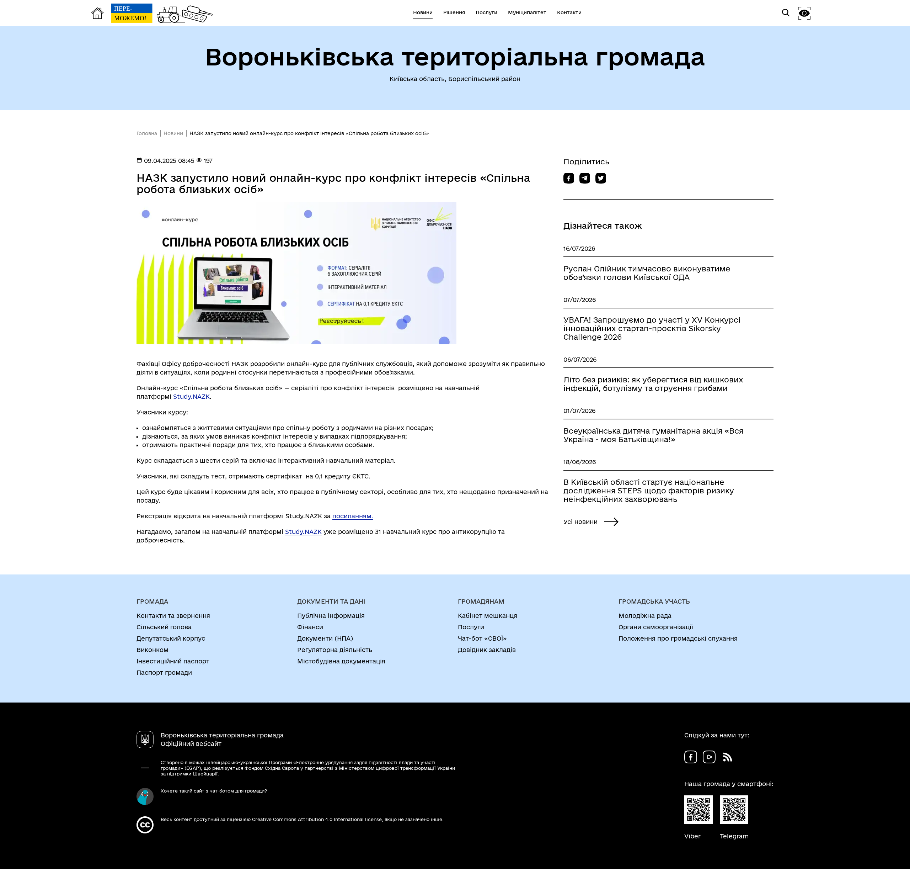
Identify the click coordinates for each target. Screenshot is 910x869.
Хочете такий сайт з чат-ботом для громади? (214, 790)
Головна (146, 133)
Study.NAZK (191, 396)
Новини (173, 133)
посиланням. (352, 516)
